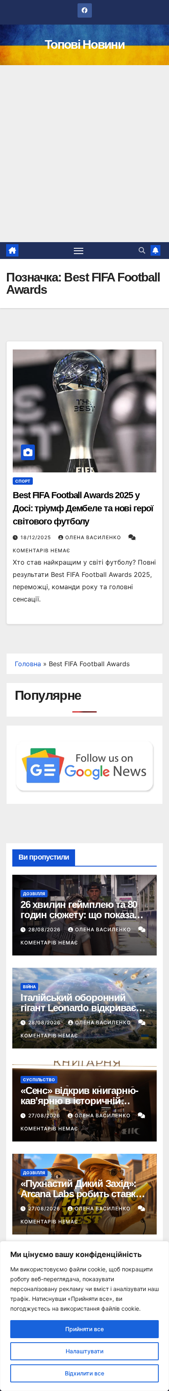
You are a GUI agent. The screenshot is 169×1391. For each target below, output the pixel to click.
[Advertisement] (84, 153)
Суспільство (39, 1079)
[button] (142, 250)
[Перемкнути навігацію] (79, 250)
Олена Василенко (94, 537)
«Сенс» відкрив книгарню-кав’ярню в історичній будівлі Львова (79, 1100)
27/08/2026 (45, 1115)
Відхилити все (84, 1373)
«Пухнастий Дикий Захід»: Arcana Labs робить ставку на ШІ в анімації (80, 1193)
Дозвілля (34, 893)
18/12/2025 (37, 537)
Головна (28, 664)
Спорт (22, 481)
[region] (84, 1316)
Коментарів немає (41, 550)
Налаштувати (84, 1351)
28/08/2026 (45, 929)
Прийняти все (84, 1328)
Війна (29, 986)
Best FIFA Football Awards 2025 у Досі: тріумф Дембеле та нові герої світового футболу (83, 508)
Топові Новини (84, 44)
